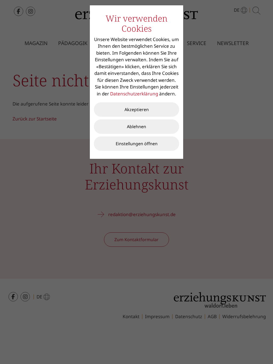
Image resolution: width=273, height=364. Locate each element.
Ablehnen (136, 127)
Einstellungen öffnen (137, 144)
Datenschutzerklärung (134, 94)
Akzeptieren (137, 109)
